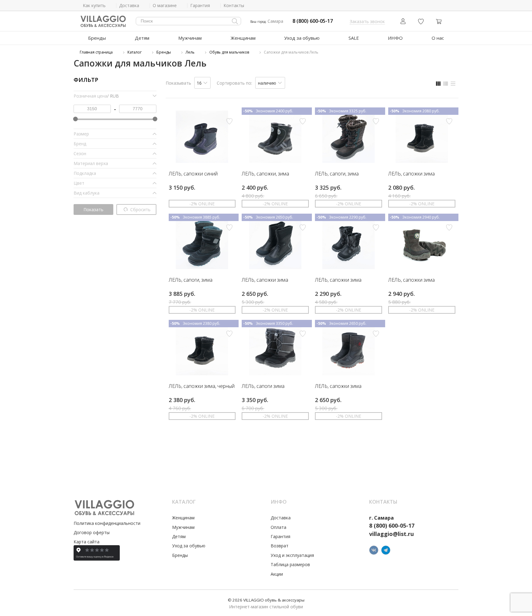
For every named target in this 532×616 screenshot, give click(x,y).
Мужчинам (190, 38)
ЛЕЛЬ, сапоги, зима (337, 174)
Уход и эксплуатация (292, 555)
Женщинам (243, 38)
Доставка (281, 518)
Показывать (178, 83)
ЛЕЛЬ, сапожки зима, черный (202, 386)
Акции (277, 574)
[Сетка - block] (438, 83)
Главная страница (96, 52)
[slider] (75, 119)
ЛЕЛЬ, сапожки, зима (265, 174)
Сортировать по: (234, 83)
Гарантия (280, 536)
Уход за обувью (302, 38)
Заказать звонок (367, 21)
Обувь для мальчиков (229, 52)
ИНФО (395, 38)
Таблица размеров (290, 564)
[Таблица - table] (453, 83)
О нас (438, 38)
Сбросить (140, 209)
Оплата (278, 527)
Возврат (279, 546)
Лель (190, 52)
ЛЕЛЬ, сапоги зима (263, 386)
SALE (354, 38)
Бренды (97, 38)
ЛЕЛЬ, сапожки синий (193, 174)
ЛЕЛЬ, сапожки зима (411, 174)
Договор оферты (92, 532)
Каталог (134, 52)
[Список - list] (445, 83)
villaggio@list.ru (391, 533)
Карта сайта (86, 542)
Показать (93, 209)
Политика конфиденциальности (107, 523)
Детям (142, 38)
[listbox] (202, 83)
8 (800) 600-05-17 (312, 21)
